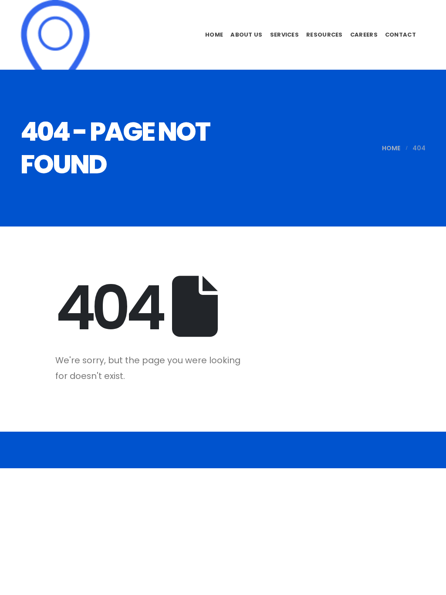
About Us (246, 34)
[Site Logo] (55, 35)
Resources (324, 34)
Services (284, 34)
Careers (364, 34)
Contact (400, 34)
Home (214, 34)
